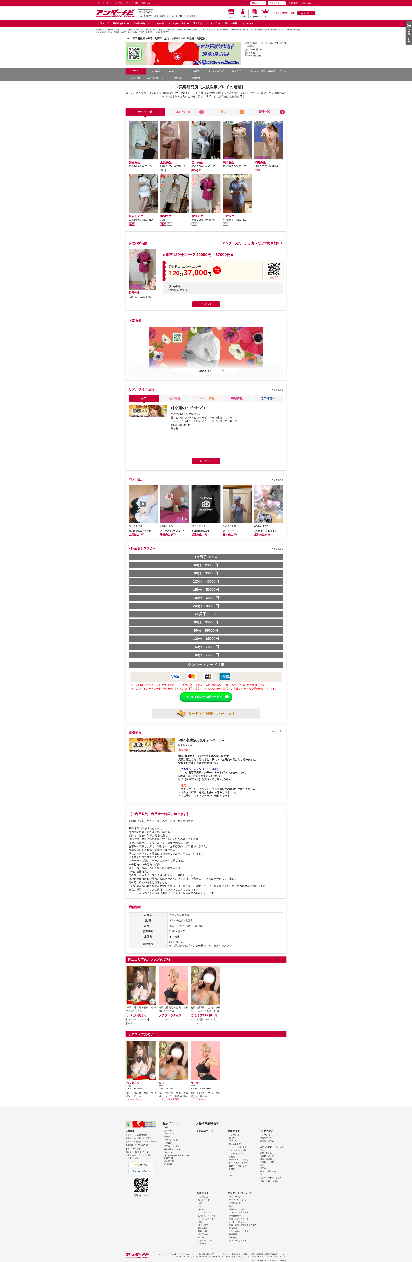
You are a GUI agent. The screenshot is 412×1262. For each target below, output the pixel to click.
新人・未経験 (231, 23)
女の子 (243, 16)
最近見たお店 (258, 3)
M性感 (201, 1209)
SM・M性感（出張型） (239, 1150)
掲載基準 (233, 1228)
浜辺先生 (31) (199, 534)
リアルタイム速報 (177, 23)
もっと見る (206, 304)
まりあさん (132, 1082)
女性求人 (118, 3)
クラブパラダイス (170, 1015)
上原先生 (166, 162)
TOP (135, 71)
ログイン (308, 13)
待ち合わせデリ (236, 1144)
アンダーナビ (104, 3)
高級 (200, 1222)
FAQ (231, 1206)
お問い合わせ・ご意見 (238, 1231)
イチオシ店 (234, 1135)
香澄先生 (197, 216)
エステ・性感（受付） (238, 1166)
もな (161, 1082)
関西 (141, 11)
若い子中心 (203, 1234)
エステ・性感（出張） (238, 1147)
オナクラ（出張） (237, 1153)
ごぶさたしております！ (266, 530)
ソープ (232, 1172)
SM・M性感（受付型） (239, 1163)
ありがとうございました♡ (173, 530)
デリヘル (233, 1141)
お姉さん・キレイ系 (206, 1216)
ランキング (265, 16)
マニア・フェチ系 (206, 1219)
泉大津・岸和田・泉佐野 (270, 1178)
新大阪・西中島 (267, 1141)
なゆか (195, 1082)
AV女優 (201, 1237)
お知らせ (155, 71)
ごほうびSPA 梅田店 (204, 1015)
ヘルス (232, 1175)
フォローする (142, 1165)
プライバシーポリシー (238, 1200)
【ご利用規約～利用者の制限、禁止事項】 (156, 77)
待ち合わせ (203, 1228)
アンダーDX (132, 3)
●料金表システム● (276, 71)
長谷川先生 (136, 216)
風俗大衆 (146, 3)
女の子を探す (139, 23)
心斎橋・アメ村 (267, 1156)
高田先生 (228, 162)
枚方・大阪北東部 (268, 1171)
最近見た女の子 (276, 3)
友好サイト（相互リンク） (240, 1209)
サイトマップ (235, 1197)
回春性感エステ (205, 1240)
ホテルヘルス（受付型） (239, 1160)
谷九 (262, 1165)
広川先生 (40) (262, 534)
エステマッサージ (206, 1212)
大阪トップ (103, 23)
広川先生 (197, 162)
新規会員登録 (235, 1216)
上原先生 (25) (136, 534)
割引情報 (196, 77)
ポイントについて (237, 1222)
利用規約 (233, 1237)
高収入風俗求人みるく (238, 1240)
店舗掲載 (293, 3)
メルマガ (135, 77)
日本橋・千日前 (267, 1162)
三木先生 (228, 216)
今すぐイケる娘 (216, 71)
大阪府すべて (266, 1138)
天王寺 (263, 1168)
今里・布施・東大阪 (269, 1181)
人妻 (200, 1203)
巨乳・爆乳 (203, 1231)
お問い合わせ (308, 3)
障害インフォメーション (239, 1219)
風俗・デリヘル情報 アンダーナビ (272, 1261)
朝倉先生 (134, 162)
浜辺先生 (166, 216)
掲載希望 (233, 1234)
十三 (262, 1144)
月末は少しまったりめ (140, 530)
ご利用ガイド (235, 1203)
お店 (231, 16)
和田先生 (260, 162)
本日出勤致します (201, 530)
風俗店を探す (119, 23)
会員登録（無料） (288, 12)
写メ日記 (197, 23)
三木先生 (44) (230, 534)
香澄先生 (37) (168, 534)
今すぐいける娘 (171, 1140)
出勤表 (196, 71)
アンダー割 (254, 16)
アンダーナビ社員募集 (238, 1212)
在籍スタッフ (176, 71)
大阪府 (148, 11)
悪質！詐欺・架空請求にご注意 (242, 1225)
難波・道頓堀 (266, 1159)
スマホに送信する (142, 1171)
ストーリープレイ (232, 530)
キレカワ (202, 1244)
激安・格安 (203, 1225)
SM (199, 1206)
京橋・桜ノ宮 (266, 1153)
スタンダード (204, 1200)
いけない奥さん (136, 1015)
